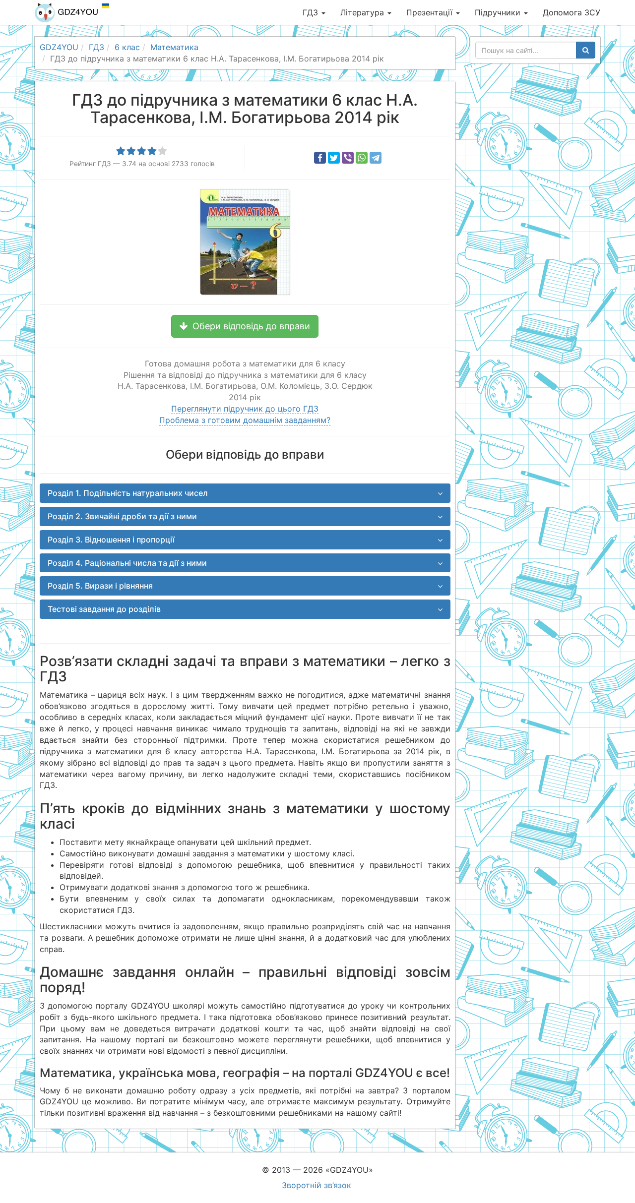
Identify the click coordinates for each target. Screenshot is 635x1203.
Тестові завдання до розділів (104, 609)
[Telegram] (375, 158)
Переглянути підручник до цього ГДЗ (244, 409)
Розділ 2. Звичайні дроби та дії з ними (122, 516)
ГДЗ (311, 12)
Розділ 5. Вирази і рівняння (100, 586)
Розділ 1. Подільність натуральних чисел (128, 493)
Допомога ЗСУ (571, 12)
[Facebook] (320, 158)
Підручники (499, 12)
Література (363, 12)
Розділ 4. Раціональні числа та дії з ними (127, 563)
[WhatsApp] (362, 158)
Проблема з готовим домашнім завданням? (244, 420)
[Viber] (348, 158)
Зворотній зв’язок (316, 1185)
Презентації (430, 12)
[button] (244, 326)
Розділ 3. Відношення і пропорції (111, 539)
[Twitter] (334, 158)
